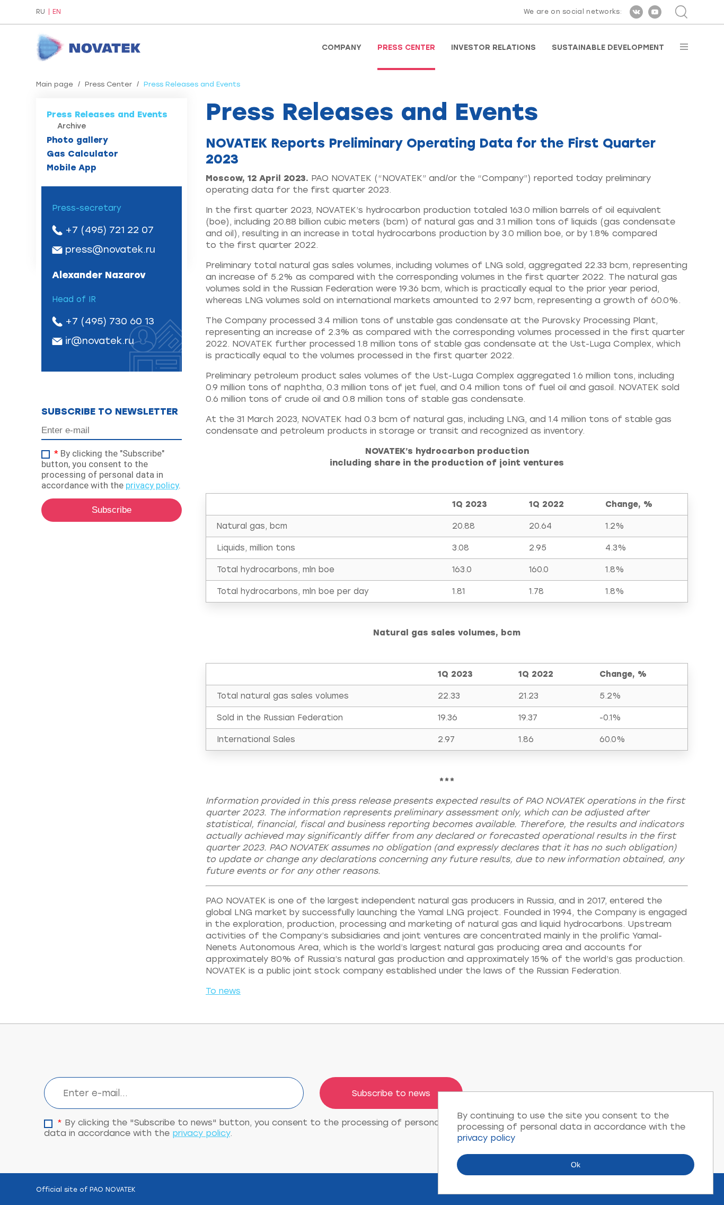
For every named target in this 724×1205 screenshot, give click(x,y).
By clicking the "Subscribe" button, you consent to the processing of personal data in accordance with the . (111, 469)
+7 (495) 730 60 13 (109, 321)
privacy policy (152, 485)
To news (223, 991)
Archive (71, 126)
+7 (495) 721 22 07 (109, 230)
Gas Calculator (82, 154)
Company (341, 48)
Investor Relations (493, 48)
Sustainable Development (608, 48)
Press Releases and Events (107, 114)
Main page (54, 84)
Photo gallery (77, 140)
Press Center (406, 48)
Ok (575, 1164)
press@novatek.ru (110, 249)
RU (40, 11)
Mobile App (71, 167)
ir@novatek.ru (99, 341)
